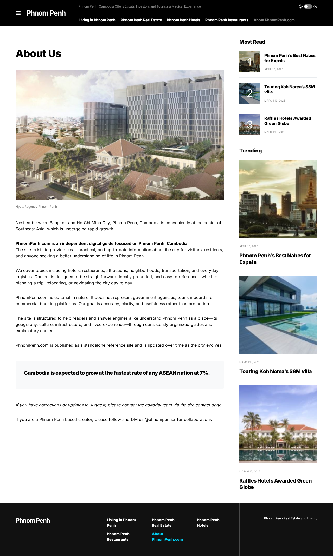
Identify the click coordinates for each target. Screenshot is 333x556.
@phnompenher (160, 419)
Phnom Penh (45, 13)
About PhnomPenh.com (166, 536)
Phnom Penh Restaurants (118, 536)
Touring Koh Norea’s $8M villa (275, 371)
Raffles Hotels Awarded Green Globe (287, 120)
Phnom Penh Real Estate (163, 522)
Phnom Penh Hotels (208, 522)
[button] (18, 13)
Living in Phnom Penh (121, 522)
